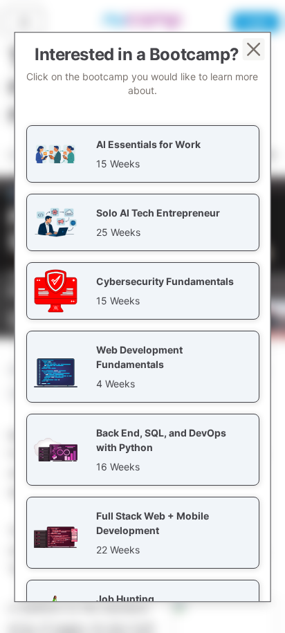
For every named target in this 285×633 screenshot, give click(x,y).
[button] (142, 154)
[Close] (253, 49)
